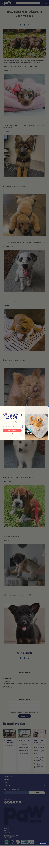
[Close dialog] (48, 407)
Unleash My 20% (12, 430)
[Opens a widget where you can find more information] (43, 843)
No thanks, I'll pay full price (12, 433)
